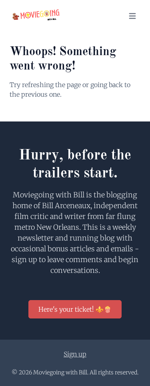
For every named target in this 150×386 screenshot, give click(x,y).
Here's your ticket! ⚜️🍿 (75, 309)
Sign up (75, 354)
